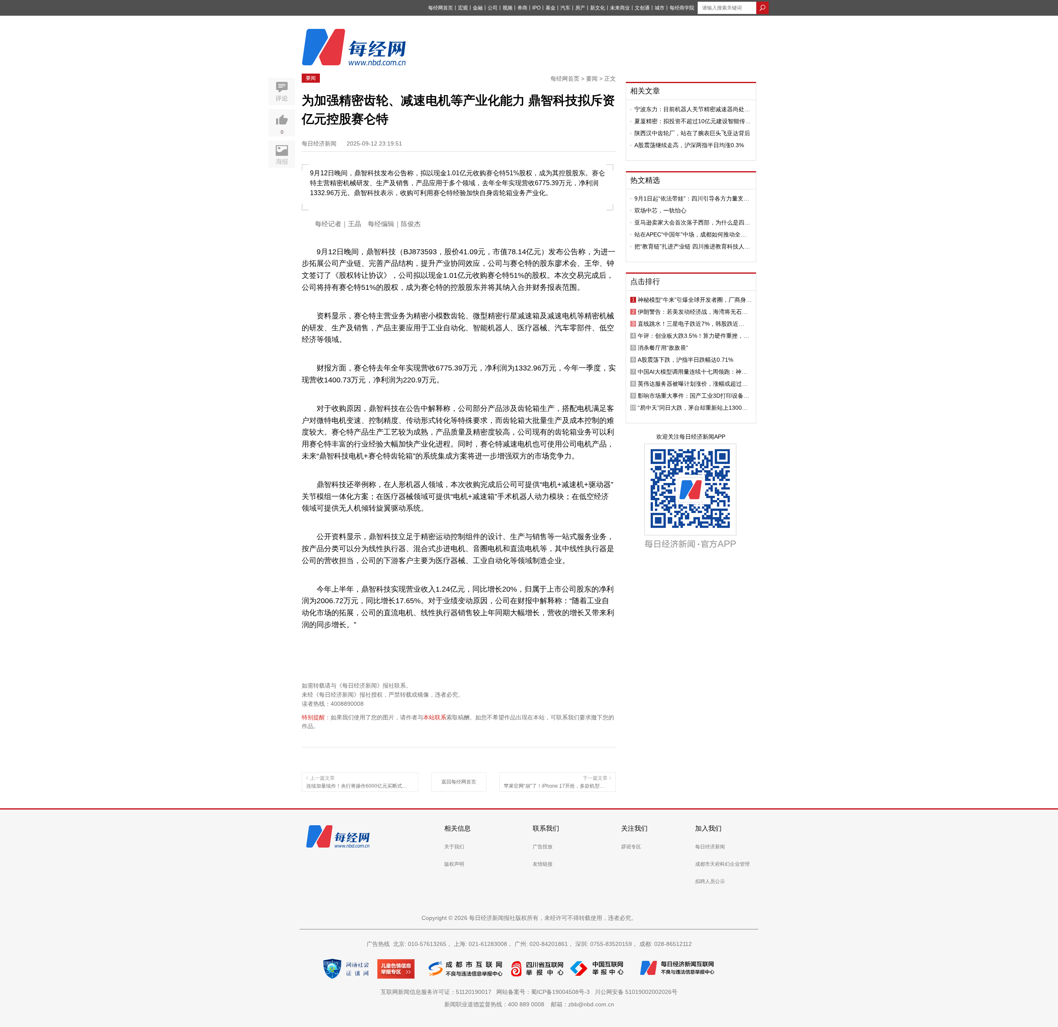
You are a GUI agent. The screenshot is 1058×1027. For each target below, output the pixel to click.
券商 (522, 8)
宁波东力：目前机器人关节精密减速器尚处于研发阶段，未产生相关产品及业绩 (692, 109)
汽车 (565, 8)
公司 (493, 8)
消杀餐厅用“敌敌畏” (663, 348)
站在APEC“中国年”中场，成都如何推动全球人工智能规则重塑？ (690, 234)
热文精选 (645, 180)
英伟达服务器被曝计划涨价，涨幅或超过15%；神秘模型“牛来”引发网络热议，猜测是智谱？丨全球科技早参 (695, 384)
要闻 (311, 78)
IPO (536, 8)
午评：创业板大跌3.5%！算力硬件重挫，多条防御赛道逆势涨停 (693, 336)
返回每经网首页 (458, 782)
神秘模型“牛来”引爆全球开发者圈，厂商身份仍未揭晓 (695, 300)
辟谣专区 (631, 847)
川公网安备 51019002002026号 (636, 992)
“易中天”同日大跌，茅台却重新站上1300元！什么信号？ (690, 408)
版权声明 (454, 864)
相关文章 (645, 91)
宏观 (463, 8)
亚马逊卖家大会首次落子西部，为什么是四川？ (689, 222)
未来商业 (620, 8)
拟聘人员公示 (710, 881)
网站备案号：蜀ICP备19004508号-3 (544, 992)
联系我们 (546, 828)
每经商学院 (682, 8)
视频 (507, 8)
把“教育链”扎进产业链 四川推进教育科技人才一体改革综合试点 (692, 246)
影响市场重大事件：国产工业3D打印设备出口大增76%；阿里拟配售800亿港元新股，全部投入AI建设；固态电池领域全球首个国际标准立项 (695, 396)
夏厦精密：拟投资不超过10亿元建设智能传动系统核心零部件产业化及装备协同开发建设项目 (692, 121)
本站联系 (434, 717)
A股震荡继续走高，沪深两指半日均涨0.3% (689, 145)
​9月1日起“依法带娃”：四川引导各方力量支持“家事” (691, 198)
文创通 (642, 8)
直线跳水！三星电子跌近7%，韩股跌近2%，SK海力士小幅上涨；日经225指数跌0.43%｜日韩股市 (691, 324)
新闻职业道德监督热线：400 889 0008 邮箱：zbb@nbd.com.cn (529, 1004)
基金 (550, 8)
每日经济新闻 (710, 847)
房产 (580, 8)
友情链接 (543, 864)
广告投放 (543, 847)
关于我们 (454, 847)
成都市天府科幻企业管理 (722, 864)
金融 (478, 8)
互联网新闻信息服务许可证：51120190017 (438, 992)
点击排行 (645, 281)
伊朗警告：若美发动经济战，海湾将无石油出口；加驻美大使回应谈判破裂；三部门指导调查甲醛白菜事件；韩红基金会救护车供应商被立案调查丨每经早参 (693, 312)
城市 (660, 8)
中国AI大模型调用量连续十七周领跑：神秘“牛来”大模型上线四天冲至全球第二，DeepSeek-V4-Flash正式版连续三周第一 (692, 372)
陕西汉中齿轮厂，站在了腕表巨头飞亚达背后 (692, 133)
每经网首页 (440, 8)
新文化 (597, 8)
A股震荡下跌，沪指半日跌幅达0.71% (685, 360)
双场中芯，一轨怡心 (660, 210)
